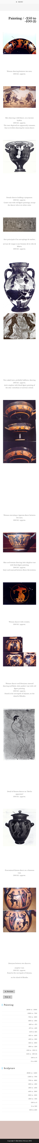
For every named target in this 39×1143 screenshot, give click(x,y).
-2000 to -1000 (31, 1010)
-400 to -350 (32, 1039)
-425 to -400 (32, 1035)
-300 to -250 (32, 1046)
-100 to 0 (33, 1057)
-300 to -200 (32, 1095)
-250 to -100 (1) (31, 1050)
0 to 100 (34, 1106)
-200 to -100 (32, 1099)
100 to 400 (33, 1110)
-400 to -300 (32, 1091)
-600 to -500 (32, 1021)
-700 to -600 (32, 1017)
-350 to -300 (32, 1043)
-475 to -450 (32, 1028)
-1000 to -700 (32, 1013)
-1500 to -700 (32, 1077)
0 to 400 (34, 1061)
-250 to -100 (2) (31, 1054)
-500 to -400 (32, 1088)
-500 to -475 (32, 1024)
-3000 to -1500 (31, 1073)
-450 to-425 (33, 1032)
